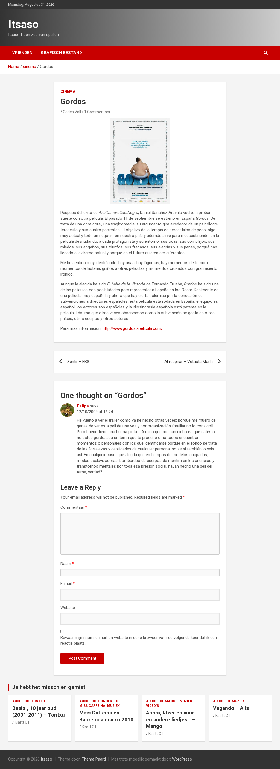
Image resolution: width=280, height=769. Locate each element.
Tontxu (38, 701)
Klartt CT (22, 722)
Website (67, 607)
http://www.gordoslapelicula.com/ (133, 328)
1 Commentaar (97, 112)
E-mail (67, 583)
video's (152, 706)
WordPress (182, 759)
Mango (171, 701)
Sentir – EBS (78, 361)
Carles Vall (72, 112)
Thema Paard (94, 759)
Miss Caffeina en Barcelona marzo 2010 (106, 716)
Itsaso (23, 24)
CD (27, 701)
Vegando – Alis (231, 708)
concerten (108, 701)
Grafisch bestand (61, 52)
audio (17, 701)
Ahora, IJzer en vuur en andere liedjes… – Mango (171, 719)
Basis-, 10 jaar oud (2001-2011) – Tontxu (38, 711)
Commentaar (73, 507)
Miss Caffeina (92, 706)
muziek (113, 706)
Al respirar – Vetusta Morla (188, 361)
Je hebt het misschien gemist (48, 687)
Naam (67, 563)
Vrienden (22, 52)
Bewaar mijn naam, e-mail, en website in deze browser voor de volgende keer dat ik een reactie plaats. (138, 640)
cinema (67, 91)
